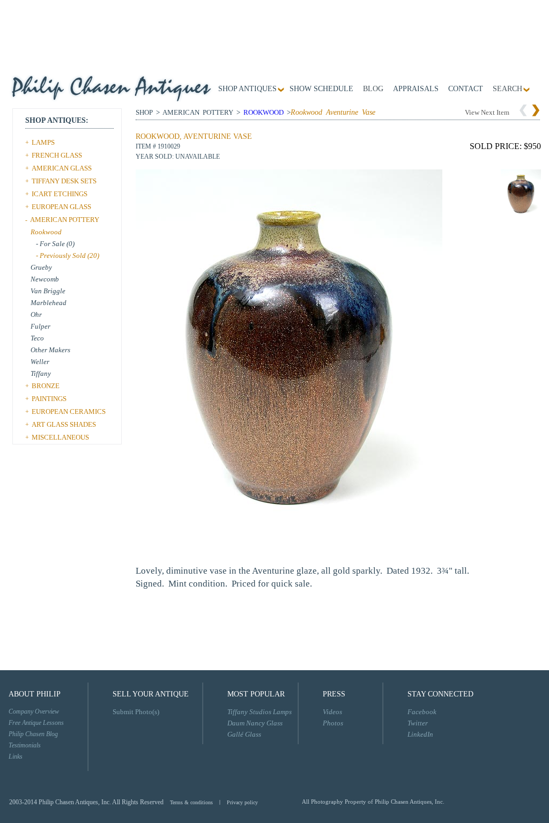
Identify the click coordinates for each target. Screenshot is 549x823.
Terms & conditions (191, 802)
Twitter (417, 723)
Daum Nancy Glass (255, 723)
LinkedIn (420, 734)
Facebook (421, 712)
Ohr (36, 314)
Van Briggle (48, 291)
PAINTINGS (49, 399)
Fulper (40, 326)
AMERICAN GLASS (62, 168)
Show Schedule (321, 89)
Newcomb (45, 279)
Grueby (41, 267)
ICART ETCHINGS (59, 194)
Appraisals (416, 89)
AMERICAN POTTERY (64, 220)
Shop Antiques (247, 89)
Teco (37, 338)
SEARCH (507, 89)
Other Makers (50, 350)
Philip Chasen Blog (33, 734)
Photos (333, 723)
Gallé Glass (244, 734)
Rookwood (46, 232)
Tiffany (41, 373)
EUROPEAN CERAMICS (69, 411)
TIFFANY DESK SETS (64, 181)
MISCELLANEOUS (60, 437)
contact (465, 89)
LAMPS (43, 142)
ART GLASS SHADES (64, 424)
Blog (373, 89)
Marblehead (48, 303)
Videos (332, 712)
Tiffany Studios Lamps (259, 712)
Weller (40, 362)
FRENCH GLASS (57, 155)
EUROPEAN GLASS (61, 207)
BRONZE (46, 386)
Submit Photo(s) (136, 712)
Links (16, 756)
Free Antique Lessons (36, 722)
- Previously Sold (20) (67, 255)
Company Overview (34, 711)
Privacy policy (242, 802)
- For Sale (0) (55, 244)
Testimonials (25, 745)
